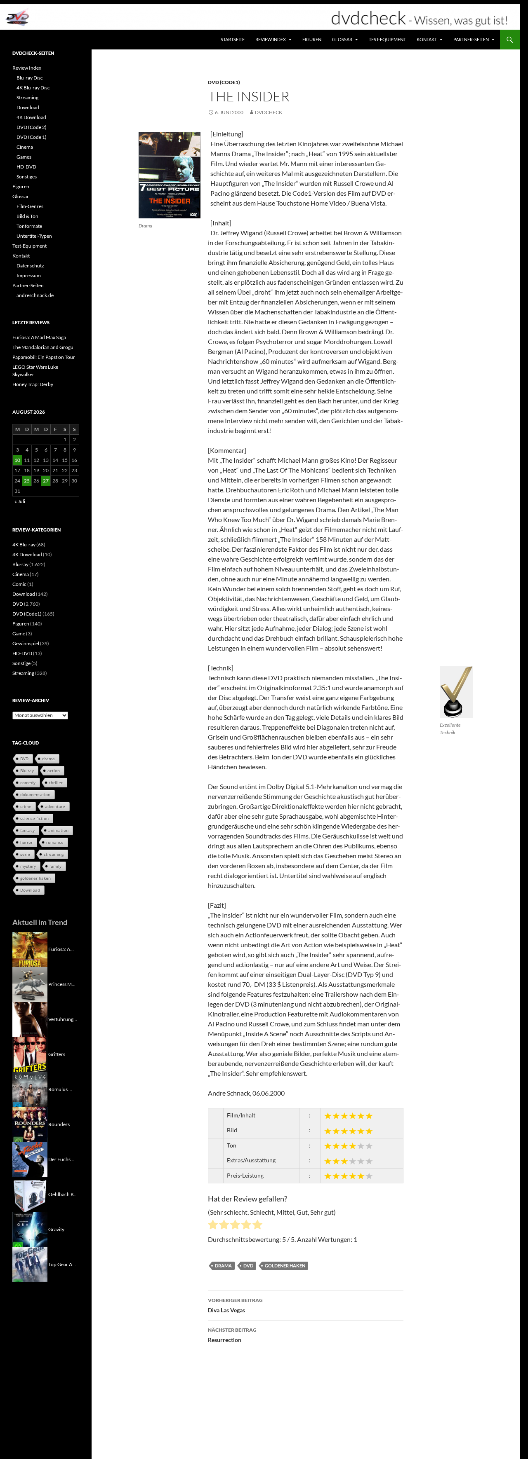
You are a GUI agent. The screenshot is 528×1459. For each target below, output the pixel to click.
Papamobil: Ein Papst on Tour (43, 357)
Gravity (56, 1229)
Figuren (311, 39)
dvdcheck (268, 112)
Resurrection (232, 1335)
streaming (54, 854)
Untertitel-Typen (34, 236)
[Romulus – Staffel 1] (29, 1089)
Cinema (24, 147)
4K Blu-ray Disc (33, 87)
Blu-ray (20, 564)
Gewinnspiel (25, 643)
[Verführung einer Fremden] (29, 1019)
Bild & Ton (27, 216)
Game (18, 633)
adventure (55, 806)
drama (223, 1265)
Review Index (270, 39)
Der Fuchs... (61, 1159)
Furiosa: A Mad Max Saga (39, 337)
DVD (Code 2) (31, 127)
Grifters (56, 1054)
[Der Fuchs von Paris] (29, 1159)
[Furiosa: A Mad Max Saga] (29, 949)
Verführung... (62, 1019)
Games (23, 157)
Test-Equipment (387, 39)
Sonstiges (26, 176)
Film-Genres (29, 206)
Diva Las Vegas (235, 1305)
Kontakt (427, 39)
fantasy (27, 830)
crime (25, 806)
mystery (28, 866)
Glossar (342, 39)
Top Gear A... (62, 1264)
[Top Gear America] (29, 1264)
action (53, 770)
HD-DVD (26, 167)
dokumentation (35, 794)
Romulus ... (60, 1089)
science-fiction (34, 818)
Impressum (28, 275)
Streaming (27, 97)
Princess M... (61, 984)
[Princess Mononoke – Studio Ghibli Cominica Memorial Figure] (29, 984)
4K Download (31, 117)
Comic (19, 584)
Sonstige (21, 663)
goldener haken (285, 1265)
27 (46, 481)
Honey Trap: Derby (32, 384)
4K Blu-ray (23, 544)
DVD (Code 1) (31, 137)
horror (26, 842)
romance (55, 842)
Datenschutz (30, 265)
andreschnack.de (35, 295)
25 (27, 481)
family (55, 866)
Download (27, 107)
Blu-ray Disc (29, 78)
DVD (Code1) (224, 82)
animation (58, 830)
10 (17, 460)
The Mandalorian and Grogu (42, 347)
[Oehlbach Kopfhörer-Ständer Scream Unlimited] (29, 1194)
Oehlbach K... (63, 1194)
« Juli (19, 501)
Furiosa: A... (61, 949)
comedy (27, 782)
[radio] (213, 1226)
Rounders (59, 1124)
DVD (248, 1265)
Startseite (233, 39)
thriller (56, 782)
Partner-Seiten (471, 39)
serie (25, 854)
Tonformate (29, 226)
